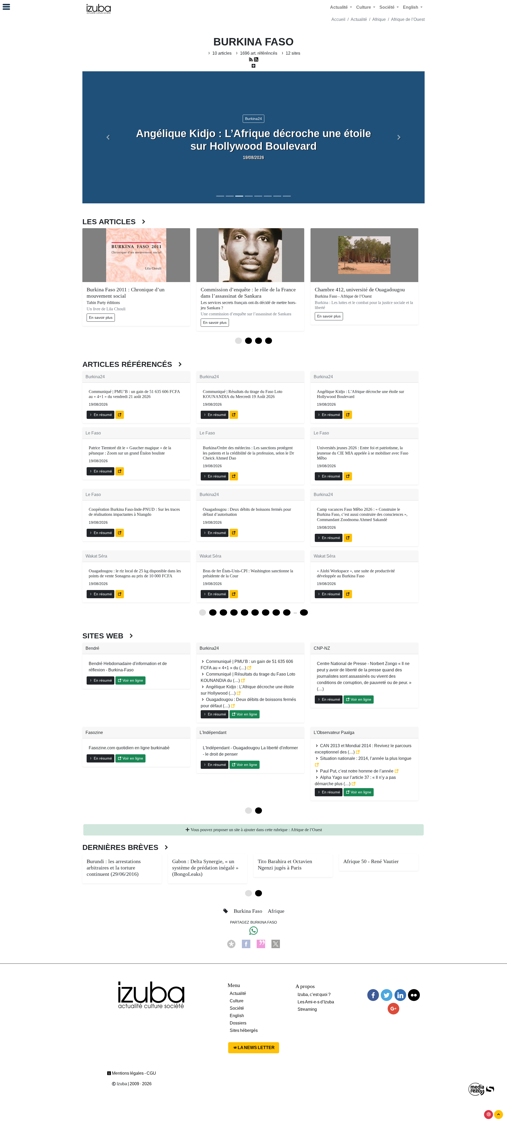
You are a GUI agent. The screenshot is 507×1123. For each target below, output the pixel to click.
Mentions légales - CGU (133, 1073)
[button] (108, 137)
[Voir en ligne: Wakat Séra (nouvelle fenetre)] (119, 594)
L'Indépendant (213, 732)
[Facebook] (246, 944)
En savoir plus (100, 317)
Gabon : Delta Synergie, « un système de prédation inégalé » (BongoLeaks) (205, 867)
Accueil (338, 19)
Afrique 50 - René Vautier (371, 861)
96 (286, 612)
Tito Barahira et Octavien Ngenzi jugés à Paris (285, 864)
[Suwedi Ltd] (490, 1089)
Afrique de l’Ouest (408, 19)
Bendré (92, 648)
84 (276, 612)
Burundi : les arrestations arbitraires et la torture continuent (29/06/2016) (114, 867)
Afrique (379, 19)
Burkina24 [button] (253, 118)
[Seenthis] (261, 944)
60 (255, 612)
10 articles (222, 53)
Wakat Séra (96, 556)
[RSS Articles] (256, 59)
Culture (236, 1001)
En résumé (102, 415)
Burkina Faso (249, 911)
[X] (276, 944)
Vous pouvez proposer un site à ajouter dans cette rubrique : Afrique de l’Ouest (256, 829)
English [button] (411, 7)
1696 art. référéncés (258, 53)
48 (244, 612)
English (237, 1015)
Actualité (359, 19)
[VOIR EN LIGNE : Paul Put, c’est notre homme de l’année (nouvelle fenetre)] (397, 771)
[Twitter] (386, 995)
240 (304, 612)
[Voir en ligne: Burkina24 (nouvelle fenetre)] (119, 415)
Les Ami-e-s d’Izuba (316, 1002)
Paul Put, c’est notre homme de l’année (357, 771)
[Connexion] (488, 1114)
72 (265, 612)
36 (233, 612)
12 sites (292, 53)
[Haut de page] (498, 1114)
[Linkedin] (400, 995)
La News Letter (256, 1047)
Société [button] (387, 7)
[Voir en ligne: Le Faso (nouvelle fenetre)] (119, 471)
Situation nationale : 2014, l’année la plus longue (365, 758)
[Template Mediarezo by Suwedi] (476, 1089)
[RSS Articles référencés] (251, 59)
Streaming (307, 1009)
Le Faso (93, 433)
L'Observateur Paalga (334, 732)
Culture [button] (364, 7)
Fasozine (94, 732)
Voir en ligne (132, 680)
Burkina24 (95, 377)
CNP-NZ (322, 648)
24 (223, 612)
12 (212, 612)
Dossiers (238, 1023)
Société (237, 1008)
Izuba (121, 1084)
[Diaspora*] (231, 944)
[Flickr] (414, 995)
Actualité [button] (339, 7)
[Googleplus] (393, 1009)
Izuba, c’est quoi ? (314, 994)
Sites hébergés (244, 1030)
